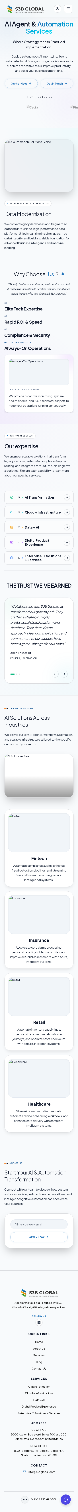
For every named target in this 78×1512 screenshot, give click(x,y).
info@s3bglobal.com (41, 1471)
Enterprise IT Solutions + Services (39, 1413)
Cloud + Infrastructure (39, 1393)
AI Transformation (39, 1386)
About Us (39, 1348)
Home (39, 1341)
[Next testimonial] (64, 678)
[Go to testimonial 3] (19, 678)
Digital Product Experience (39, 1406)
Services (39, 1355)
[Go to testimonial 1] (12, 678)
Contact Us (39, 1368)
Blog (39, 1362)
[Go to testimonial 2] (16, 678)
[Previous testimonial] (55, 678)
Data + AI (39, 1400)
